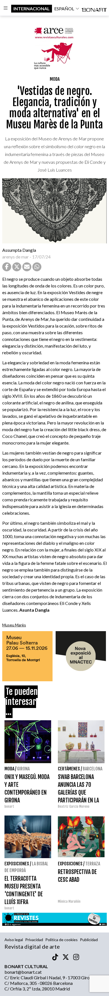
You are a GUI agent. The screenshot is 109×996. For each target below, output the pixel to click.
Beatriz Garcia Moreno (73, 806)
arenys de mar (15, 256)
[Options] (5, 8)
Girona (23, 769)
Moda (55, 79)
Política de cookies (61, 939)
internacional (31, 8)
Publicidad (89, 939)
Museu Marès (14, 624)
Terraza (92, 863)
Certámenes (69, 769)
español (64, 8)
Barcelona (92, 769)
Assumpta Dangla (19, 250)
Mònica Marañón (69, 901)
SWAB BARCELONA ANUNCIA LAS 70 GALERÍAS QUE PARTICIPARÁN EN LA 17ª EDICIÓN (78, 792)
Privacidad (34, 939)
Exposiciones (16, 863)
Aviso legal (13, 939)
